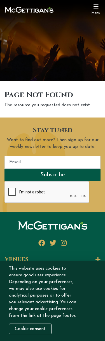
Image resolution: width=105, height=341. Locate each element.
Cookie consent (30, 329)
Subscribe (52, 175)
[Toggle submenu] (67, 260)
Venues (16, 259)
